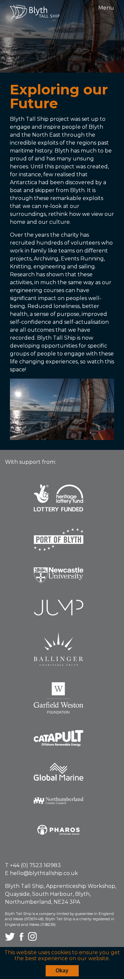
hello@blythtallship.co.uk (44, 873)
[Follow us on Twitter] (10, 939)
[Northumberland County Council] (62, 806)
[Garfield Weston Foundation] (62, 703)
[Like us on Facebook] (22, 939)
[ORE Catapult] (62, 743)
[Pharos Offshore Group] (62, 835)
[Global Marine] (62, 777)
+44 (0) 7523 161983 (35, 865)
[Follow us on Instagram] (32, 939)
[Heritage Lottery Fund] (62, 503)
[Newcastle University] (62, 580)
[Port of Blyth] (62, 544)
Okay (62, 970)
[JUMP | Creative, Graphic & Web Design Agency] (62, 612)
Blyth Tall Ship (35, 12)
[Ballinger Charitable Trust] (62, 654)
